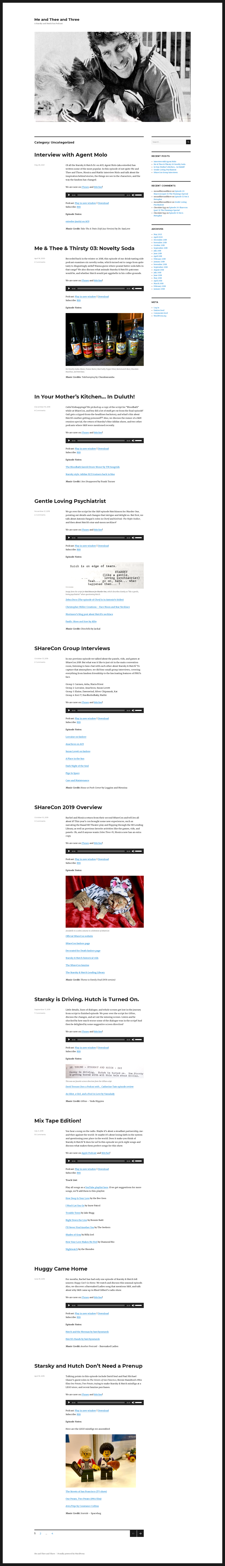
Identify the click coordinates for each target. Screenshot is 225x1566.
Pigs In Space (73, 773)
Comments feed (161, 313)
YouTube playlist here (96, 1187)
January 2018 (159, 289)
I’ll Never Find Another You (80, 1227)
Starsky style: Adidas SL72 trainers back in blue (90, 474)
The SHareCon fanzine (77, 965)
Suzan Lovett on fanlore (78, 751)
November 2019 (160, 243)
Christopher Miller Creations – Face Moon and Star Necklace (98, 607)
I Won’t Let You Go (75, 1205)
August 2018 (159, 270)
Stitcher (98, 187)
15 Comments (40, 1134)
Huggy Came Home (60, 1269)
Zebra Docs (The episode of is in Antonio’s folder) (95, 599)
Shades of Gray (73, 1234)
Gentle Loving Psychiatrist (70, 501)
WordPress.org (160, 316)
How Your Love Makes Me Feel (81, 1242)
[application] (105, 195)
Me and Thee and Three (56, 19)
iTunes (85, 187)
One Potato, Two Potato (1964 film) (83, 1498)
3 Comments (39, 821)
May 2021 (158, 234)
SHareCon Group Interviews (72, 648)
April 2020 (158, 237)
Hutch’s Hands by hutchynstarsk (83, 1339)
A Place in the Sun (75, 758)
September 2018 (161, 267)
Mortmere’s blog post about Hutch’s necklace (89, 614)
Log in (156, 308)
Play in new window (85, 203)
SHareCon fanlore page (78, 943)
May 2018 (158, 278)
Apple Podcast (89, 1153)
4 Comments (39, 515)
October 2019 (159, 245)
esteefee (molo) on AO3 (77, 221)
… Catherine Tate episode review (116, 1086)
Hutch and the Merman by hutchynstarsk (87, 1331)
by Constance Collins (87, 1506)
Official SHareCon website (79, 936)
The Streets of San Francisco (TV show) (86, 1491)
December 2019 (160, 240)
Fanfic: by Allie (81, 621)
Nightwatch (72, 1249)
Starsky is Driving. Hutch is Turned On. (86, 999)
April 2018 (158, 281)
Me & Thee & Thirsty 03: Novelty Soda (84, 248)
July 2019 (157, 251)
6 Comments (39, 410)
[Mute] (133, 195)
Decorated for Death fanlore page (83, 950)
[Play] (69, 195)
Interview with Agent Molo (70, 155)
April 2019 (158, 256)
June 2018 (158, 275)
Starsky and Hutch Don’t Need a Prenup (88, 1366)
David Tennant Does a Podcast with (82, 1086)
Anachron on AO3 (75, 744)
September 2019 (160, 248)
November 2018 (160, 264)
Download (103, 203)
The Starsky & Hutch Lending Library (85, 972)
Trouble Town (73, 1213)
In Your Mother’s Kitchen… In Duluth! (84, 396)
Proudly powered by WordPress (71, 1554)
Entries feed (159, 310)
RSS (79, 207)
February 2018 (160, 286)
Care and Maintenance (77, 780)
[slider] (138, 194)
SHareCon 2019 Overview (68, 807)
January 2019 (159, 262)
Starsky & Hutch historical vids (82, 958)
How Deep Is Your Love (78, 1198)
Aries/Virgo (71, 1506)
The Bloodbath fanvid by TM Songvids (93, 467)
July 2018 (157, 273)
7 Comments (39, 1013)
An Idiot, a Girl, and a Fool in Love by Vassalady (90, 1094)
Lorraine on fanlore (76, 736)
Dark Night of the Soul (77, 766)
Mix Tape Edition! (57, 1120)
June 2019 (158, 253)
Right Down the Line (76, 1220)
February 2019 (160, 259)
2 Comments (39, 262)
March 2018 (158, 283)
